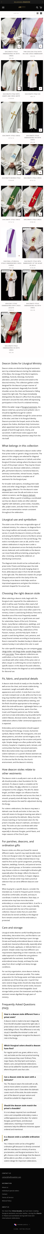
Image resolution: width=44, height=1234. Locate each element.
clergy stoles (7, 489)
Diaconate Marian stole (11, 178)
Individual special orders (10, 1191)
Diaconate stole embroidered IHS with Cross (11, 54)
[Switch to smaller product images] (41, 13)
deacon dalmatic (29, 495)
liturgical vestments (29, 407)
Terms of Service (7, 1197)
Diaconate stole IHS (33, 94)
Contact (4, 1194)
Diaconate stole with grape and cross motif (11, 95)
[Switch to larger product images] (37, 13)
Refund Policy (6, 1201)
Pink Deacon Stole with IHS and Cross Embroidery (33, 53)
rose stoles (9, 654)
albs (19, 787)
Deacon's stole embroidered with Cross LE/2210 (11, 306)
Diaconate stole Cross (11, 135)
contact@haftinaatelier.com (11, 1177)
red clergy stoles (18, 651)
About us (5, 1187)
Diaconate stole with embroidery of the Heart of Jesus (32, 263)
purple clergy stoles (33, 651)
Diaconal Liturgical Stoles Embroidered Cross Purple (11, 263)
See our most (22, 2)
